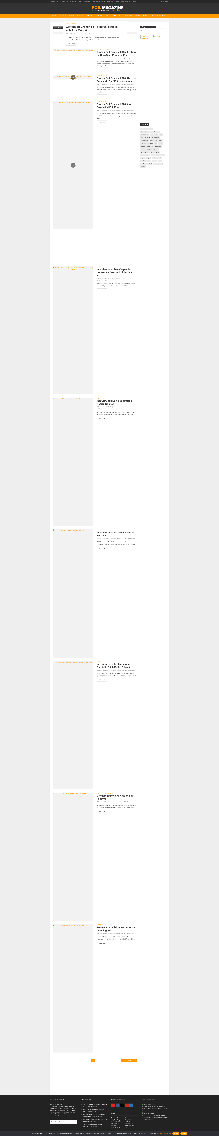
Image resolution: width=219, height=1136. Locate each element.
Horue (160, 140)
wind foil (149, 163)
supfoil (149, 158)
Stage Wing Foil (129, 1125)
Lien (126, 1127)
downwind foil (144, 134)
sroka (157, 152)
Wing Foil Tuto (129, 1120)
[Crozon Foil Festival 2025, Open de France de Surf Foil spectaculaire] (73, 77)
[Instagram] (122, 1105)
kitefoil (160, 143)
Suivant (128, 1060)
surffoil (143, 161)
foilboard (117, 1)
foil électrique (144, 140)
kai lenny (150, 143)
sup (163, 155)
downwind (156, 131)
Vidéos (138, 15)
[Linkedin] (131, 1105)
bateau (151, 129)
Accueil (53, 20)
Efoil (107, 15)
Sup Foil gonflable (116, 1121)
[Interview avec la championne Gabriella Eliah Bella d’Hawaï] (73, 725)
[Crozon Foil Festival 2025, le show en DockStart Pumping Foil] (73, 50)
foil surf (58, 1)
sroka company (145, 155)
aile (146, 129)
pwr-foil (152, 152)
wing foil (160, 163)
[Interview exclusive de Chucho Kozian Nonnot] (73, 462)
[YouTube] (113, 1105)
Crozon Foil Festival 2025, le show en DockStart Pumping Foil (116, 53)
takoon (148, 161)
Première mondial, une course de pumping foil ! (116, 929)
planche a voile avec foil (107, 1)
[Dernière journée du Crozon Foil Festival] (73, 856)
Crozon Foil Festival (146, 131)
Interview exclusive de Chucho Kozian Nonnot (114, 402)
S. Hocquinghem (83, 34)
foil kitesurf (52, 1)
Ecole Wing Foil (115, 1127)
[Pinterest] (127, 1105)
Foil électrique (129, 1123)
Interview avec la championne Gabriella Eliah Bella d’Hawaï (114, 666)
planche (156, 149)
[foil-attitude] (144, 31)
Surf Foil (80, 15)
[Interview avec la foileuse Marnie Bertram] (73, 593)
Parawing (63, 15)
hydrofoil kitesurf (96, 1)
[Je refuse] (217, 1133)
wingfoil (143, 166)
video (160, 161)
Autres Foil (116, 15)
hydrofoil (80, 1)
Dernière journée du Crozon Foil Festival (115, 797)
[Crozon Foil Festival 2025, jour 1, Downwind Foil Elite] (73, 165)
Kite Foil (90, 15)
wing (155, 163)
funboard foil (65, 1)
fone (151, 140)
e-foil (151, 134)
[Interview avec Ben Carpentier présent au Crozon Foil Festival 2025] (73, 330)
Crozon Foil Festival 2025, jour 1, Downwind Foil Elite (115, 106)
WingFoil (54, 15)
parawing (149, 149)
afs (142, 129)
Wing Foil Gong (115, 1120)
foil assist (147, 137)
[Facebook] (118, 1105)
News (145, 15)
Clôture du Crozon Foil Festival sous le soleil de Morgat (92, 28)
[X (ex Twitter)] (136, 1105)
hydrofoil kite (86, 1)
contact (134, 1)
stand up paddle (156, 155)
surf (154, 158)
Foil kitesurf (114, 1118)
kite (156, 143)
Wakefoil (113, 1125)
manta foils (150, 146)
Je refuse (183, 1133)
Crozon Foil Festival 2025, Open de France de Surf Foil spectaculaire (117, 79)
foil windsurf (73, 1)
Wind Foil (99, 15)
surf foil (159, 158)
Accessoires (128, 15)
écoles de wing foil (125, 1)
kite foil (143, 146)
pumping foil (144, 152)
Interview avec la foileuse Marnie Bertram (115, 534)
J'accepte (175, 1133)
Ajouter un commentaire (116, 58)
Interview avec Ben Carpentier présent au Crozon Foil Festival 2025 (115, 272)
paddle (143, 149)
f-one (161, 134)
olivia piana (158, 146)
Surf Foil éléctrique (130, 1118)
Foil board (127, 1121)
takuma (155, 161)
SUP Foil (71, 15)
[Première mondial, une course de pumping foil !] (73, 988)
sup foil (143, 158)
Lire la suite (71, 44)
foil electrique (155, 137)
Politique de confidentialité (164, 1133)
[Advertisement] (95, 248)
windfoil (143, 163)
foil (142, 137)
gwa (156, 140)
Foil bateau (114, 1123)
